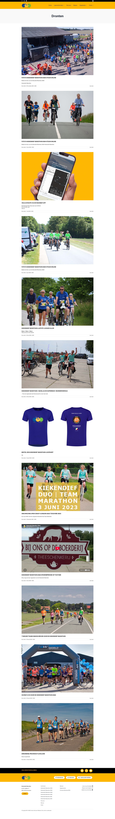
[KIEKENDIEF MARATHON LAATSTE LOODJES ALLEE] (57, 301)
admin (24, 147)
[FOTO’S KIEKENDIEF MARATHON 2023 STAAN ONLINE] (57, 240)
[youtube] (26, 0)
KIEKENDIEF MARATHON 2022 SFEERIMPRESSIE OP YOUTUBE (41, 575)
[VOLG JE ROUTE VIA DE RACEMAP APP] (57, 176)
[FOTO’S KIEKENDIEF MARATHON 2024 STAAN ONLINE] (57, 115)
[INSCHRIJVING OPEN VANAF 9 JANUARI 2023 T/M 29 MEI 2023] (57, 487)
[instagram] (24, 0)
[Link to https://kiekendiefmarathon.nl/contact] (92, 0)
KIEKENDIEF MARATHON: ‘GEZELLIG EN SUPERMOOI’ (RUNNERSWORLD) (45, 391)
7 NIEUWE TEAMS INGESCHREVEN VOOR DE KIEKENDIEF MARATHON (44, 636)
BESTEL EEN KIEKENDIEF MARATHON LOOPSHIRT (37, 452)
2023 (33, 272)
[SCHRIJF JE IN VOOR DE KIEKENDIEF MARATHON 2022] (57, 668)
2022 (33, 580)
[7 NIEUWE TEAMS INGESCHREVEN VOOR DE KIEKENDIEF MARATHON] (57, 609)
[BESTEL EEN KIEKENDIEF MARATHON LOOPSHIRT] (57, 426)
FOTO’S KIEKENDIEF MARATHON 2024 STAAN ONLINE (39, 141)
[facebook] (22, 0)
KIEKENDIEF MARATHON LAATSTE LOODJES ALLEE (38, 328)
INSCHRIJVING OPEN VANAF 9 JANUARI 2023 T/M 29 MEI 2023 (41, 513)
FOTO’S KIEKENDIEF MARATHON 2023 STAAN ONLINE (39, 267)
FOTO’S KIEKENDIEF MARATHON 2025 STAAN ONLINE (39, 77)
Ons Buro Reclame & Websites (35, 810)
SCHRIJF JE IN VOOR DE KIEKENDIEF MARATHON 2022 (39, 695)
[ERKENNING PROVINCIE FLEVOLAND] (57, 727)
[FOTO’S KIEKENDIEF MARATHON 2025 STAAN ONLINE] (57, 51)
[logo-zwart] (26, 774)
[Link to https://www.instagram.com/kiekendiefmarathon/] (86, 770)
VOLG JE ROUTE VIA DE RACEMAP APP (34, 203)
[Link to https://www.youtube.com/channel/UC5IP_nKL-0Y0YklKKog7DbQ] (90, 770)
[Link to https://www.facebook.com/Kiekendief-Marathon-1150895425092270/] (82, 770)
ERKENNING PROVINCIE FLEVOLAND (33, 754)
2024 (33, 147)
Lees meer (91, 147)
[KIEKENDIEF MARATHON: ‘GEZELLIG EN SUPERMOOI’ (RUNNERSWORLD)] (57, 364)
